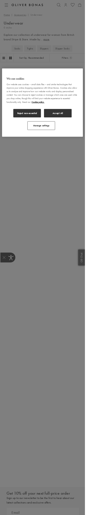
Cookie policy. (38, 101)
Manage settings (41, 125)
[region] (42, 102)
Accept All (58, 112)
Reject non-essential (27, 112)
